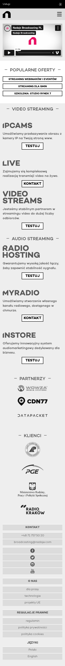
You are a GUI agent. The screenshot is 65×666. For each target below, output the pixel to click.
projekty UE (32, 602)
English (32, 656)
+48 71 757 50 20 (32, 535)
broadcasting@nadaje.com (32, 542)
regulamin (32, 621)
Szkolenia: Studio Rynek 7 (32, 93)
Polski (32, 649)
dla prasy (32, 589)
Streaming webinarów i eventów (32, 79)
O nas (32, 581)
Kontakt (32, 184)
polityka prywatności (32, 627)
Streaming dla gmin (32, 86)
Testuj (32, 146)
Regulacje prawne (32, 612)
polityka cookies (32, 634)
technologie (33, 596)
